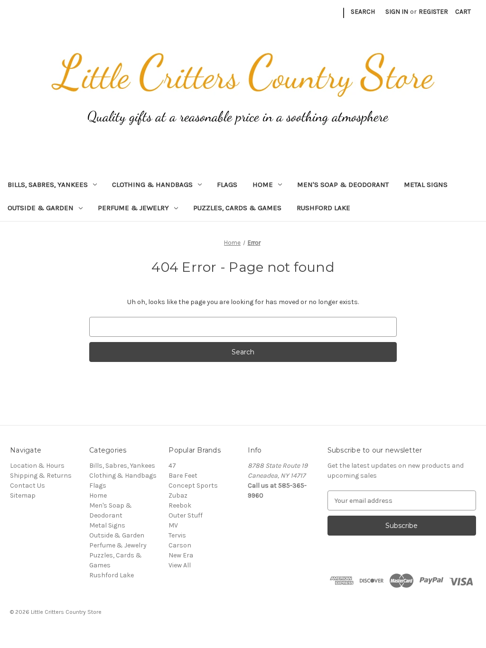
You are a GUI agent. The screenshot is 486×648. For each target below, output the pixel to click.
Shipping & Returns (41, 476)
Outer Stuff (185, 515)
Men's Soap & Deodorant (343, 184)
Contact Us (27, 485)
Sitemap (23, 495)
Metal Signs (426, 184)
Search (363, 12)
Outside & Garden (41, 208)
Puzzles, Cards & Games (237, 208)
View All (179, 565)
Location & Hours (37, 466)
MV (173, 525)
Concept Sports (193, 485)
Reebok (179, 505)
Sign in (396, 12)
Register (433, 12)
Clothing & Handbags (152, 184)
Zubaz (177, 495)
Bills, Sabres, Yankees (48, 184)
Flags (227, 184)
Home (262, 184)
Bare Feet (182, 476)
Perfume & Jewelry (133, 208)
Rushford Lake (323, 208)
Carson (179, 545)
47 (172, 466)
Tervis (177, 535)
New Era (180, 555)
